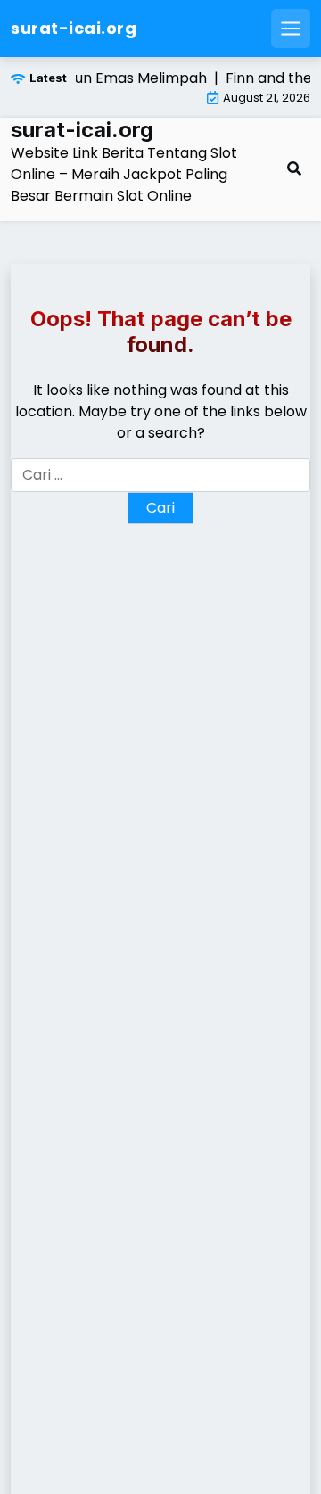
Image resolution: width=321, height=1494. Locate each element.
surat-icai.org (73, 28)
